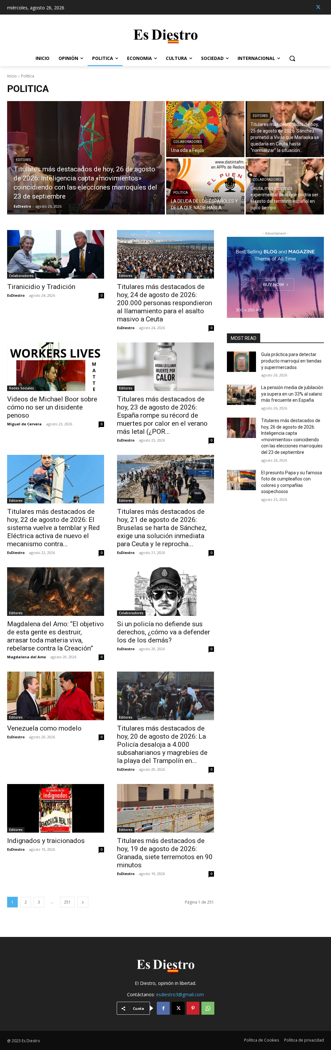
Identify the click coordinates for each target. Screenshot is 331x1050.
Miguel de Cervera (24, 423)
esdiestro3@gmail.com (180, 994)
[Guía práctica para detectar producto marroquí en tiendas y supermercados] (241, 362)
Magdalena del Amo (26, 656)
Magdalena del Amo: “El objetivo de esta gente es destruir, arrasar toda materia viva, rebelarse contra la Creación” (55, 636)
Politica (180, 192)
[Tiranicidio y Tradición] (55, 254)
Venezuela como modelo (44, 728)
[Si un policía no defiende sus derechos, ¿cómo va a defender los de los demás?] (165, 591)
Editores (23, 160)
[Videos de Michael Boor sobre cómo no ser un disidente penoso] (55, 366)
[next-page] (82, 902)
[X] (318, 7)
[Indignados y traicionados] (55, 808)
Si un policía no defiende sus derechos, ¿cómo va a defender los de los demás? (163, 632)
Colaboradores (187, 142)
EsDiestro (16, 295)
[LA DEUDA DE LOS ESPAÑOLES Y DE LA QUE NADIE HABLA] (205, 186)
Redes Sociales (21, 388)
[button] (292, 58)
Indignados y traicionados (46, 841)
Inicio (12, 76)
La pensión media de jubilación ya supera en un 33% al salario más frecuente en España (292, 394)
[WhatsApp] (207, 1008)
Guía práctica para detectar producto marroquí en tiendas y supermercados (291, 361)
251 (67, 902)
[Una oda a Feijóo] (205, 129)
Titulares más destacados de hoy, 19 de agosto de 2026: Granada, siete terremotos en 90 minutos (165, 853)
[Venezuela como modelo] (55, 696)
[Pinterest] (193, 1008)
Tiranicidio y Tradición (41, 287)
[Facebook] (163, 1008)
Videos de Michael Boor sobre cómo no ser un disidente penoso (52, 407)
